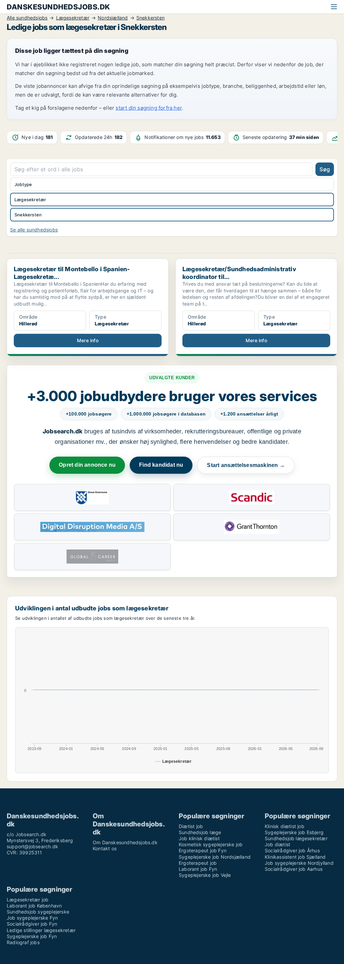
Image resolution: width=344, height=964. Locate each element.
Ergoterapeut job (198, 863)
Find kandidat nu (161, 465)
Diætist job (191, 826)
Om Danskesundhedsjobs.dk (125, 842)
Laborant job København (34, 905)
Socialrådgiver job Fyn (32, 924)
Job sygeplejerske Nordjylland (299, 863)
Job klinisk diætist (199, 838)
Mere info (87, 340)
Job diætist (277, 844)
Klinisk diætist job (284, 826)
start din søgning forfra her (149, 108)
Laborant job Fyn (198, 869)
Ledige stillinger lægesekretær (41, 930)
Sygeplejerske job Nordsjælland (215, 857)
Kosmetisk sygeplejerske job (211, 844)
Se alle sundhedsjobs (34, 230)
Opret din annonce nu (87, 465)
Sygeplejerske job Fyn (32, 936)
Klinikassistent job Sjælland (295, 857)
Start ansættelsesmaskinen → (246, 465)
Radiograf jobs (23, 942)
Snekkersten (28, 214)
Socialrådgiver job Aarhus (293, 869)
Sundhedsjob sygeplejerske (38, 912)
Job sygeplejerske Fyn (32, 918)
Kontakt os (105, 848)
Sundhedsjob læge (200, 832)
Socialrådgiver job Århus (292, 850)
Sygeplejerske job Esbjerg (294, 832)
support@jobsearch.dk (32, 846)
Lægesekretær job (27, 899)
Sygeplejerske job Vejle (205, 875)
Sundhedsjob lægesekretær (296, 838)
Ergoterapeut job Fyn (202, 850)
